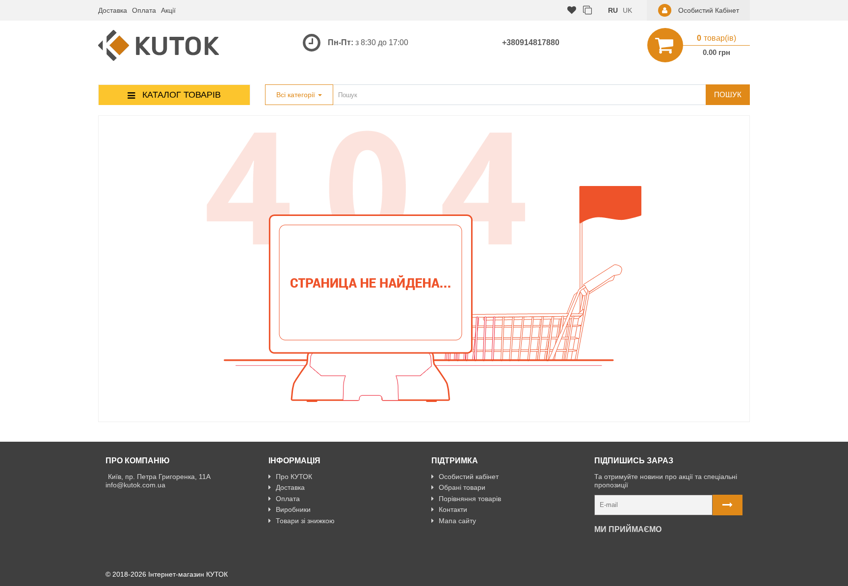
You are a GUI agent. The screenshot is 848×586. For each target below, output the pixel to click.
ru (613, 10)
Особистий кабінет (469, 476)
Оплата (144, 10)
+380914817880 (530, 42)
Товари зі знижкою (305, 521)
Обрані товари (462, 487)
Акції (168, 10)
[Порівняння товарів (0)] (587, 10)
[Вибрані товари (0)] (571, 10)
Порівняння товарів (470, 499)
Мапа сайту (457, 521)
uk (627, 10)
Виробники (293, 509)
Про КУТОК (294, 476)
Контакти (453, 509)
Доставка (112, 10)
